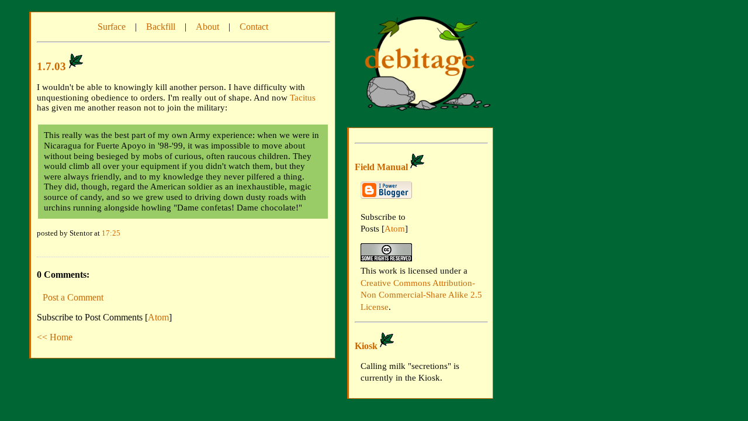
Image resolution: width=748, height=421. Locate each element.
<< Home (54, 337)
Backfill (160, 27)
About (207, 27)
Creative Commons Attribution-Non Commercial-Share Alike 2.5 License (421, 295)
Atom (158, 317)
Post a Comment (73, 297)
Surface (112, 27)
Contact (254, 27)
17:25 (111, 233)
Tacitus (303, 97)
